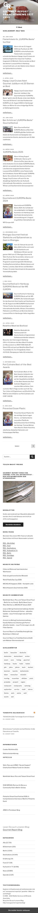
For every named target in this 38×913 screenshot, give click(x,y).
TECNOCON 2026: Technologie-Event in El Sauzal (18, 716)
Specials (6, 875)
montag (6, 678)
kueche (15, 671)
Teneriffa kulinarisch (14, 713)
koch (23, 667)
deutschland (18, 656)
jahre (11, 667)
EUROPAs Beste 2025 (13, 152)
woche (6, 697)
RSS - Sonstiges (8, 555)
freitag (18, 660)
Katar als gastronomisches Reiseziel (15, 576)
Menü (20, 27)
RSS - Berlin (7, 553)
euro (12, 660)
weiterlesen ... (7, 73)
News (5, 871)
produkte (7, 682)
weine (19, 693)
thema (6, 693)
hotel (21, 664)
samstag (27, 686)
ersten (27, 656)
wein (12, 693)
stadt (23, 689)
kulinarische (24, 671)
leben (6, 675)
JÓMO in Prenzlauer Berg (11, 810)
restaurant (7, 686)
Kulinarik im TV (8, 867)
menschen (14, 675)
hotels (28, 664)
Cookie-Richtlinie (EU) (10, 749)
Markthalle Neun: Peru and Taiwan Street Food (19, 776)
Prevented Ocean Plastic (14, 408)
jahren (17, 667)
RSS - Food (6, 546)
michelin (23, 675)
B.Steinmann (7, 847)
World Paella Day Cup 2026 (12, 580)
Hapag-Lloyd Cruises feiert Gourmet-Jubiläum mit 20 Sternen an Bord (18, 83)
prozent (15, 682)
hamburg (7, 664)
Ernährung (6, 859)
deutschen (7, 656)
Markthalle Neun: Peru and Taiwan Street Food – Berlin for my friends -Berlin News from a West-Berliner (19, 602)
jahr (5, 667)
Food (4, 863)
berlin (6, 653)
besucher (14, 653)
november (15, 678)
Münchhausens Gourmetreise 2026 (15, 588)
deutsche (23, 653)
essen (6, 660)
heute (15, 664)
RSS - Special (7, 558)
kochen (30, 667)
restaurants (18, 686)
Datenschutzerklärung (10, 753)
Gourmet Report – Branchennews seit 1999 (18, 14)
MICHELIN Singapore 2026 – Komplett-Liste (18, 584)
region (23, 682)
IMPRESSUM (7, 757)
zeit (12, 697)
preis (31, 678)
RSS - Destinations (9, 548)
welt (25, 693)
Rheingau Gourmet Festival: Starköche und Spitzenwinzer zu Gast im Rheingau (17, 237)
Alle (4, 843)
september (8, 689)
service (16, 689)
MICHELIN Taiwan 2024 (23, 605)
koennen (7, 671)
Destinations (7, 855)
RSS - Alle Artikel (9, 543)
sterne (30, 689)
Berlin (5, 851)
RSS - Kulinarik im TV (10, 550)
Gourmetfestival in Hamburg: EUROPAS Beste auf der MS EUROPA (16, 286)
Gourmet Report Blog (12, 830)
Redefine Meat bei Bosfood (15, 326)
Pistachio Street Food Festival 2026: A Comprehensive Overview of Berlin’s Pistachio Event (19, 799)
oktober (24, 678)
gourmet (27, 660)
